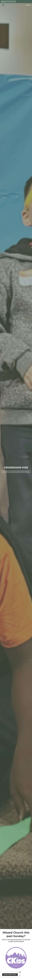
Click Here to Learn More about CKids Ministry (16, 471)
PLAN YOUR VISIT (10, 974)
